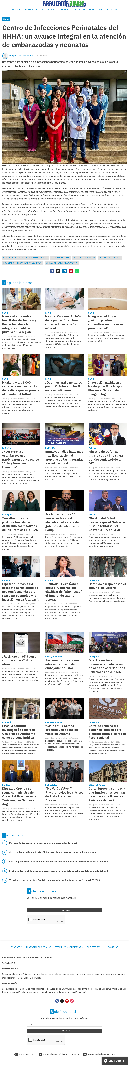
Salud (6, 19)
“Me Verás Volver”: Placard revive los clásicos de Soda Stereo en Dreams (64, 794)
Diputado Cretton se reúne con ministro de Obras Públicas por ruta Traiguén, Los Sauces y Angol (19, 796)
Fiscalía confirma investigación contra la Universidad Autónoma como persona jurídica (18, 732)
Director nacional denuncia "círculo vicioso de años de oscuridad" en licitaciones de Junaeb (107, 666)
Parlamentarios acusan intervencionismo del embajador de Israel (62, 664)
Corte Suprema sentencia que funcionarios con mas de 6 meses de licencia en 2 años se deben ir (107, 794)
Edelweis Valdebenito (110, 258)
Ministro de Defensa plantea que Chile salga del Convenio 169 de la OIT (106, 457)
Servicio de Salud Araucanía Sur (62, 263)
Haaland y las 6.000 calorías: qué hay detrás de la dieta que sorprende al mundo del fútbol (20, 388)
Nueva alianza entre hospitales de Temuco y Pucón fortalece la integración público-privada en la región (19, 324)
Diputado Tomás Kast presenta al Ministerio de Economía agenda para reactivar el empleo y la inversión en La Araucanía (20, 592)
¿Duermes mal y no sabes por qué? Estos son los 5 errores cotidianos (63, 386)
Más (113, 10)
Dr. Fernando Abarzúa (84, 258)
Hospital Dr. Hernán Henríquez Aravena (22, 263)
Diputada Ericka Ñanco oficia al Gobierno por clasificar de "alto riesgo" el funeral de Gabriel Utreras (63, 592)
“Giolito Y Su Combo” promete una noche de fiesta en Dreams (61, 730)
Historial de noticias (38, 947)
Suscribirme (64, 910)
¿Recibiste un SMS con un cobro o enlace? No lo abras (20, 660)
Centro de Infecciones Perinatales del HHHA (25, 258)
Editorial (52, 10)
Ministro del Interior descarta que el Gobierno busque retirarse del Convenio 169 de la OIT (107, 524)
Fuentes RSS (93, 947)
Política (29, 10)
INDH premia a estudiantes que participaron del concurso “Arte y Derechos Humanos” (20, 459)
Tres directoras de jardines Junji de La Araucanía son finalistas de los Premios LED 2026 (20, 524)
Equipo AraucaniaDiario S (21, 55)
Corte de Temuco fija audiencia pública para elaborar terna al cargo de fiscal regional (108, 732)
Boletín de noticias (42, 891)
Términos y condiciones (69, 947)
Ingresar (112, 947)
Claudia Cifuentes (60, 258)
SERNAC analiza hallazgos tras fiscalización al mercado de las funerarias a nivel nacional (64, 457)
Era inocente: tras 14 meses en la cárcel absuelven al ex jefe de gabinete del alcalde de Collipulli (62, 522)
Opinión (40, 10)
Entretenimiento (53, 722)
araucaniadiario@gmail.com (101, 1054)
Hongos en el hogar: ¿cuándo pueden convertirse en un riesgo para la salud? (105, 322)
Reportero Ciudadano (85, 10)
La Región (17, 10)
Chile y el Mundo (53, 656)
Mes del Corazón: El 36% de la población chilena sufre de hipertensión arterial (63, 322)
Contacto (103, 10)
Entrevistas (66, 10)
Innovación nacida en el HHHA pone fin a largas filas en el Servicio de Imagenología (105, 388)
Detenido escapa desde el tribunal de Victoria (107, 586)
